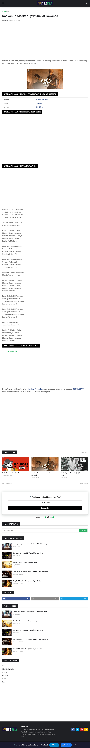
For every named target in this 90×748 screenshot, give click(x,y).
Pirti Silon (40, 107)
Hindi (3, 666)
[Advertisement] (45, 39)
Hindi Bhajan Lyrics (8, 669)
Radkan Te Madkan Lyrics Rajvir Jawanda (42, 474)
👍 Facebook (66, 745)
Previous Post (7, 483)
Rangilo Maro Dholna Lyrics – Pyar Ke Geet (27, 581)
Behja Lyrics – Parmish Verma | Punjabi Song (28, 553)
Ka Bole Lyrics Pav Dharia (11, 473)
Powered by (39, 517)
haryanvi (5, 675)
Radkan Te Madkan (35, 389)
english (4, 672)
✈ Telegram (54, 745)
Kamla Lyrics (12, 351)
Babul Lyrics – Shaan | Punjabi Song (25, 562)
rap (3, 682)
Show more (84, 452)
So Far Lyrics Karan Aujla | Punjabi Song (72, 474)
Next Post (83, 483)
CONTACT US (78, 389)
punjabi (4, 679)
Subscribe (45, 508)
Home (4, 11)
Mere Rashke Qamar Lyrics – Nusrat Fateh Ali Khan (30, 571)
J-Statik (9, 11)
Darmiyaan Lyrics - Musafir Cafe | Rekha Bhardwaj (30, 544)
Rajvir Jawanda (42, 99)
